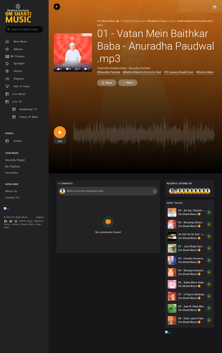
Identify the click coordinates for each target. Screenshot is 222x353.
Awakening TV (28, 109)
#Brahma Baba (204, 72)
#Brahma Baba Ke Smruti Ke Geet (142, 72)
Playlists (18, 78)
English (39, 217)
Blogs (30, 221)
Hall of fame (21, 86)
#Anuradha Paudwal (108, 72)
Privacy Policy (27, 224)
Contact (15, 224)
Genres (17, 71)
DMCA (22, 221)
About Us (11, 191)
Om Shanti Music (106, 21)
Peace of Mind (28, 117)
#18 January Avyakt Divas (178, 72)
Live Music (19, 94)
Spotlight (18, 63)
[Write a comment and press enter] (108, 191)
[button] (24, 29)
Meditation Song (157, 21)
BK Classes (17, 56)
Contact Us (12, 197)
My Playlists (12, 166)
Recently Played (15, 160)
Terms (7, 224)
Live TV (17, 101)
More (6, 227)
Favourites (11, 172)
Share (108, 82)
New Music (19, 41)
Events (17, 141)
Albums (17, 49)
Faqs (38, 224)
